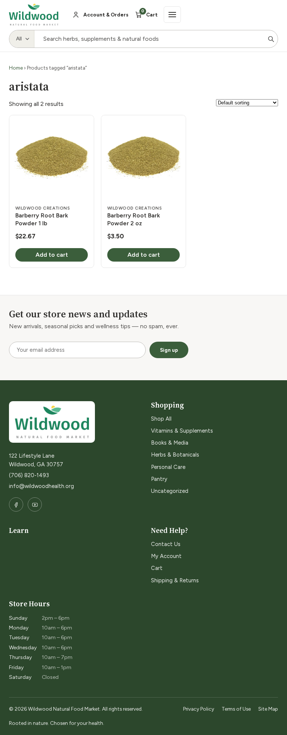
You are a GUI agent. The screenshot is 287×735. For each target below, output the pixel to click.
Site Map (268, 709)
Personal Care (168, 467)
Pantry (159, 479)
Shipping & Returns (175, 580)
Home (16, 68)
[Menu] (172, 14)
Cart (157, 568)
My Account (166, 556)
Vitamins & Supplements (182, 430)
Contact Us (165, 544)
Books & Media (169, 442)
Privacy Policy (198, 709)
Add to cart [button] (52, 254)
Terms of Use (236, 709)
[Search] (271, 39)
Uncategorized (169, 491)
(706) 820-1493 (29, 475)
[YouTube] (35, 504)
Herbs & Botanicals (175, 454)
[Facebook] (16, 504)
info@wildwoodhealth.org (41, 486)
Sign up (169, 350)
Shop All (161, 418)
